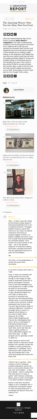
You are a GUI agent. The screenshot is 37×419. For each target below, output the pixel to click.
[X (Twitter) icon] (15, 2)
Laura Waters (11, 29)
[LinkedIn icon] (19, 2)
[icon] (24, 2)
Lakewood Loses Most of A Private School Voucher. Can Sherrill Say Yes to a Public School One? (18, 157)
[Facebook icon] (13, 2)
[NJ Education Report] (18, 8)
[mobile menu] (34, 6)
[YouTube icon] (17, 2)
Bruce (10, 217)
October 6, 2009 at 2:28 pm (14, 219)
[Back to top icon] (18, 404)
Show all (30, 19)
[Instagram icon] (22, 2)
